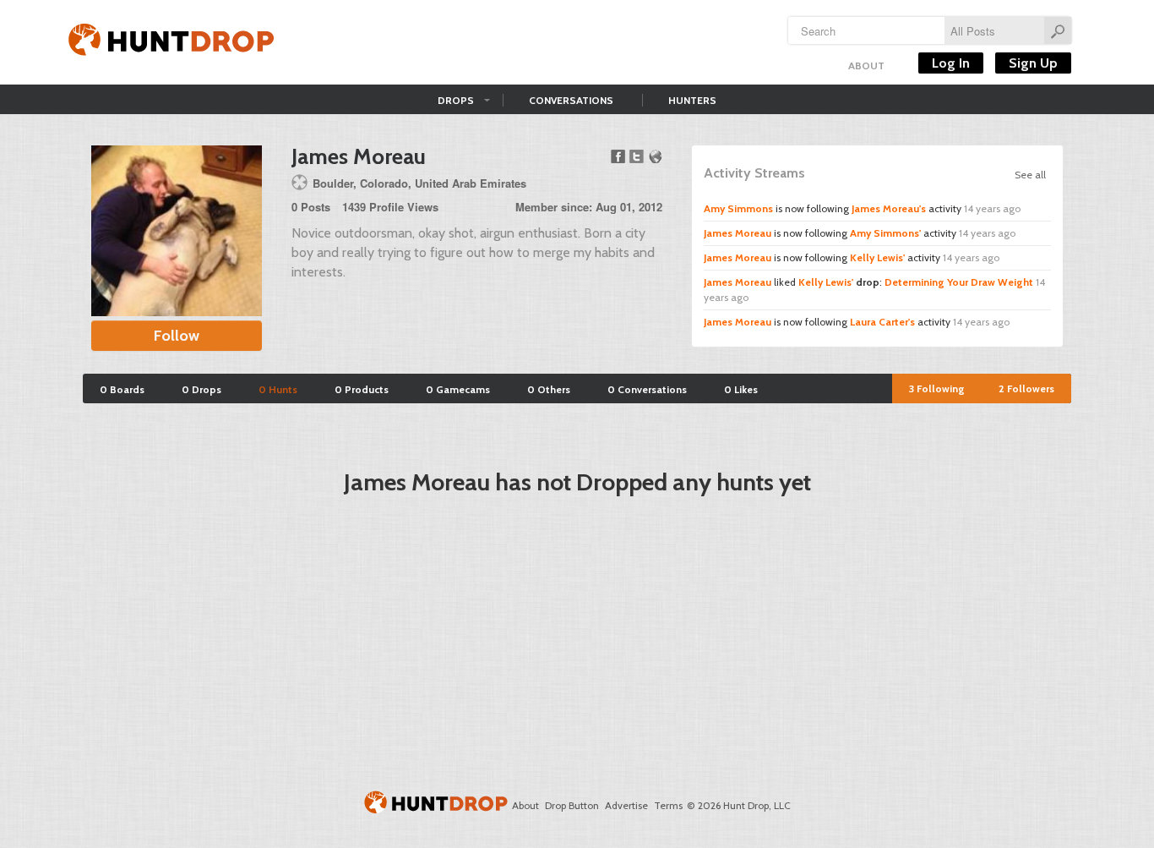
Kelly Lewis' (877, 257)
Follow (176, 335)
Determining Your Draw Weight (959, 282)
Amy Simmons (738, 208)
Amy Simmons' (885, 233)
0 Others (548, 389)
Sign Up (1033, 63)
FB (618, 156)
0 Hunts (278, 389)
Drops (456, 100)
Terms (668, 805)
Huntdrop (171, 42)
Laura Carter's (882, 321)
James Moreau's (889, 208)
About (866, 65)
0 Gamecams (458, 389)
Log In (951, 63)
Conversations (571, 100)
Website (655, 156)
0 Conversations (647, 389)
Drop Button (572, 805)
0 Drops (201, 389)
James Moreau (737, 233)
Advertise (626, 805)
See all (1030, 174)
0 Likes (741, 389)
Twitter (636, 156)
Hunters (692, 100)
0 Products (362, 389)
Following (937, 388)
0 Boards (122, 389)
